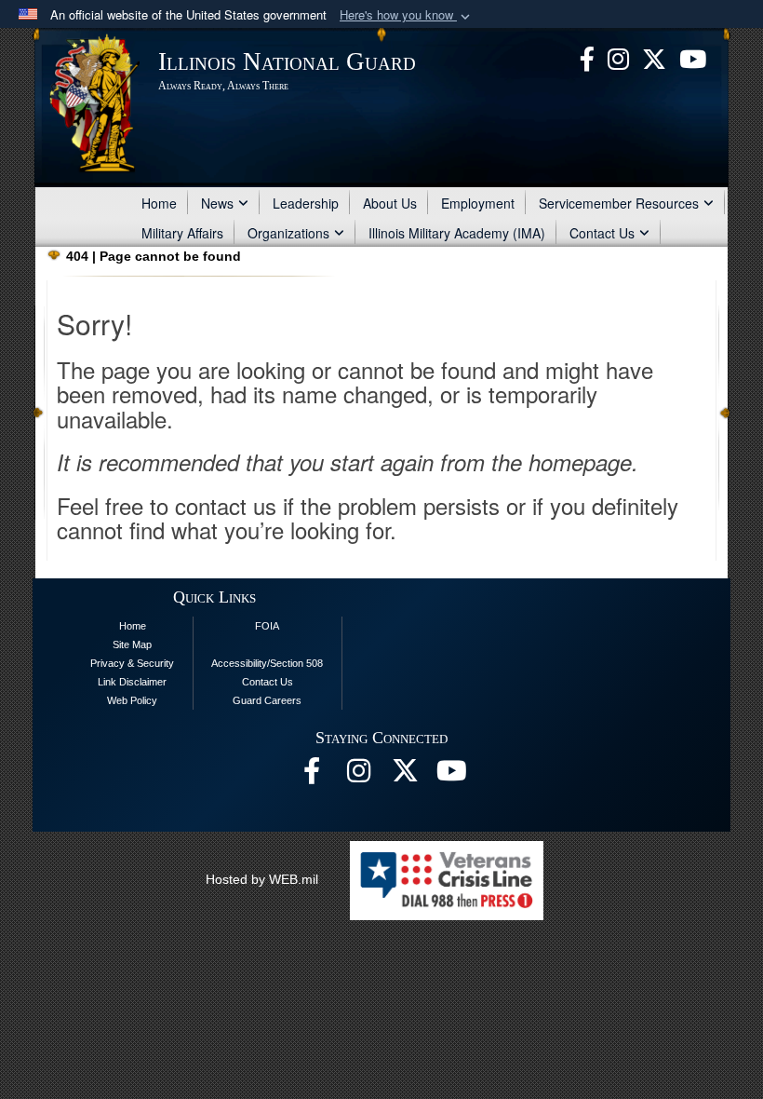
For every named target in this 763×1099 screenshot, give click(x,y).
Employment (478, 203)
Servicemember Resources (619, 203)
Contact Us (602, 233)
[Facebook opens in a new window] (587, 56)
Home (159, 203)
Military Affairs (182, 233)
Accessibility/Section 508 (267, 663)
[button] (407, 15)
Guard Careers (267, 700)
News (217, 203)
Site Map (132, 644)
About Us (390, 203)
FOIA (267, 625)
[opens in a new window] (654, 56)
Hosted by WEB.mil (262, 879)
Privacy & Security (132, 663)
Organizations (288, 233)
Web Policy (132, 700)
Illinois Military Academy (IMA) (456, 233)
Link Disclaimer (132, 681)
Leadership (306, 203)
